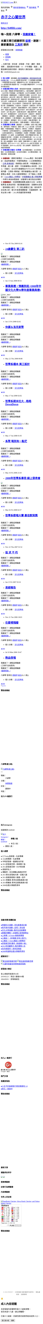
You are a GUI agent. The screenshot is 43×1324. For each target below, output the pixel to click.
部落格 (8, 57)
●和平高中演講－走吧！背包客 (13, 928)
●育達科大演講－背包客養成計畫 (14, 925)
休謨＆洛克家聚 (14, 327)
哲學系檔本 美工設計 (17, 364)
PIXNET (10, 1292)
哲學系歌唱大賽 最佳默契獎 (21, 515)
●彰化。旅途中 (7, 1089)
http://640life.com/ (11, 28)
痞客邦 (15, 269)
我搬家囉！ (29, 34)
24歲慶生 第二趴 (14, 249)
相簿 (7, 54)
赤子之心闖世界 (13, 17)
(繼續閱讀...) (5, 264)
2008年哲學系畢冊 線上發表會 (22, 478)
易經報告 (10, 587)
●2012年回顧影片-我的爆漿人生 (13, 946)
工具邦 (19, 44)
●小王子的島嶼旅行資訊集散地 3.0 (14, 1086)
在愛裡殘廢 (12, 622)
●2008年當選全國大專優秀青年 (13, 951)
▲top (3, 277)
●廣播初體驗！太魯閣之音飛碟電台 (14, 933)
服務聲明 (24, 1294)
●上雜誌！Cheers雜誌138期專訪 (13, 941)
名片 (7, 60)
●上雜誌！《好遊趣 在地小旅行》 (14, 938)
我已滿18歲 (5, 1320)
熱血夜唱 (10, 657)
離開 (12, 1320)
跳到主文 (4, 23)
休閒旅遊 (18, 50)
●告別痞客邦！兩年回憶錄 (11, 949)
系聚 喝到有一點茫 (16, 441)
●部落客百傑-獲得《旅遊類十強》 (14, 943)
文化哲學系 (19, 273)
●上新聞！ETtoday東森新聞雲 (12, 935)
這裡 (28, 40)
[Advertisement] (21, 219)
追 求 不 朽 (11, 552)
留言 (20, 269)
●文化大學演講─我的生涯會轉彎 (13, 930)
